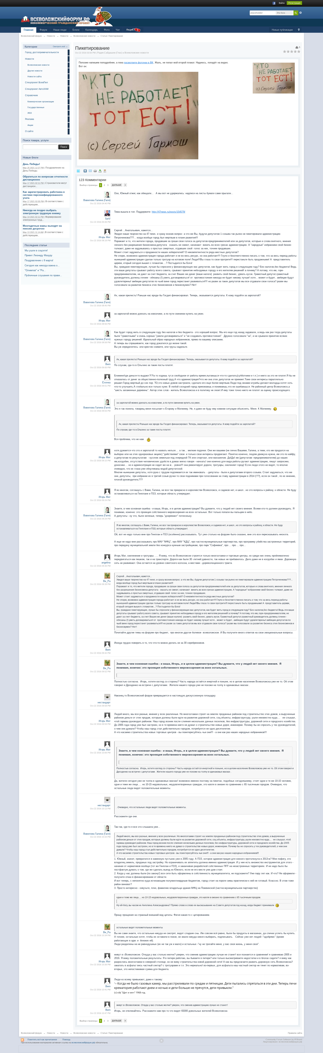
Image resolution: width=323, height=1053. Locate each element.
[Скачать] (100, 170)
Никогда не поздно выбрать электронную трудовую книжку (42, 212)
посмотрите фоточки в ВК (138, 62)
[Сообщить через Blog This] (104, 170)
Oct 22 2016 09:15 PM (100, 460)
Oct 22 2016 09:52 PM (100, 671)
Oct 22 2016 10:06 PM (100, 753)
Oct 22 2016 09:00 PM (100, 367)
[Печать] (95, 170)
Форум (43, 29)
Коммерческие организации (40, 101)
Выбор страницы (88, 185)
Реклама (29, 119)
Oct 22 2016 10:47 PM (100, 1013)
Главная (28, 29)
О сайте (29, 131)
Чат (118, 29)
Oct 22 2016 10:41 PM (100, 989)
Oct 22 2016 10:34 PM (100, 935)
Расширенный (300, 12)
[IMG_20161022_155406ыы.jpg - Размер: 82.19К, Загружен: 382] (138, 115)
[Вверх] (161, 1040)
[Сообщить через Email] (90, 170)
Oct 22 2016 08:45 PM (100, 305)
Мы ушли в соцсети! (36, 250)
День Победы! (31, 164)
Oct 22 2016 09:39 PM (100, 584)
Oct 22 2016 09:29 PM (100, 519)
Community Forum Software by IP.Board (284, 1039)
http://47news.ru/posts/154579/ (168, 211)
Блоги (76, 29)
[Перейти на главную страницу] (67, 16)
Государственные (35, 107)
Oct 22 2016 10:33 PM (100, 837)
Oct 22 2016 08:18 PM (100, 240)
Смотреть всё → (60, 46)
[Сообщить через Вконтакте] (85, 170)
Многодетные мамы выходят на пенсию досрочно (42, 227)
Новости (29, 59)
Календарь (91, 29)
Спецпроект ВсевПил (36, 82)
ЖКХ (29, 113)
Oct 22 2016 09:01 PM (100, 386)
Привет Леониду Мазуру (38, 255)
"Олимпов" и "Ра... (35, 270)
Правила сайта (295, 1033)
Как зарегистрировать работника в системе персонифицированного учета (44, 195)
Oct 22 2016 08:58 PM (100, 342)
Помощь (66, 1039)
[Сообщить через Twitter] (78, 170)
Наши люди (59, 29)
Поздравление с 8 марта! (39, 260)
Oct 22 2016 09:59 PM (100, 724)
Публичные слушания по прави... (43, 275)
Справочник (31, 95)
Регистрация (294, 3)
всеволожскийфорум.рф (83, 1042)
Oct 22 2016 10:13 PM (100, 808)
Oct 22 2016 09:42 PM (100, 653)
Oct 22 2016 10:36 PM (100, 964)
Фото (107, 29)
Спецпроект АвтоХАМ (36, 89)
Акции (30, 125)
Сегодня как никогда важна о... (42, 265)
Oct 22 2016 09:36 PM (100, 566)
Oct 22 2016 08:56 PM (100, 324)
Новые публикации (282, 29)
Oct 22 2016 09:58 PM (100, 706)
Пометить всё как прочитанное (42, 1039)
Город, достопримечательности (42, 52)
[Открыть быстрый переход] (299, 30)
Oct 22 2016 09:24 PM (100, 500)
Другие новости (34, 71)
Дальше (116, 185)
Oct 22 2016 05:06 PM (100, 222)
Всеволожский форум (31, 1033)
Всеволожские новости (38, 65)
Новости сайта (34, 76)
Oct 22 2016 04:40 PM (100, 203)
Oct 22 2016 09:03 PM (100, 411)
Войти (281, 3)
